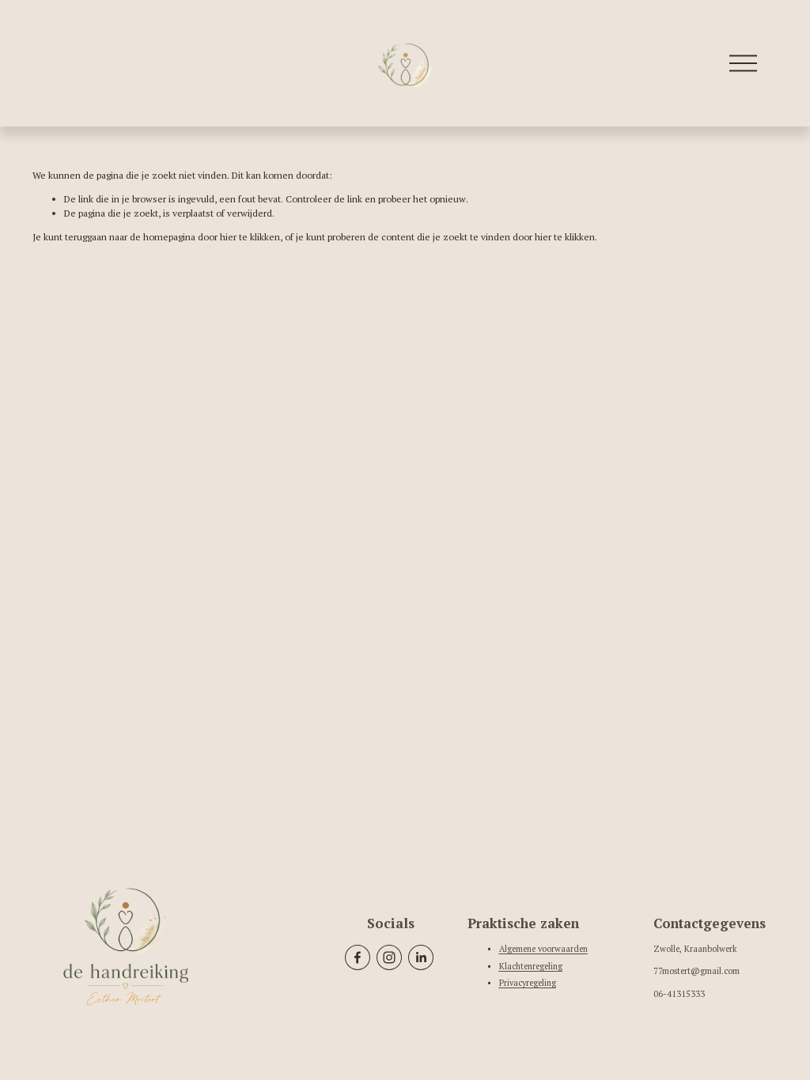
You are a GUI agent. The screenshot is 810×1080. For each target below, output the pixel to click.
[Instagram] (389, 957)
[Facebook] (357, 957)
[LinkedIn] (420, 957)
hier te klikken (250, 237)
